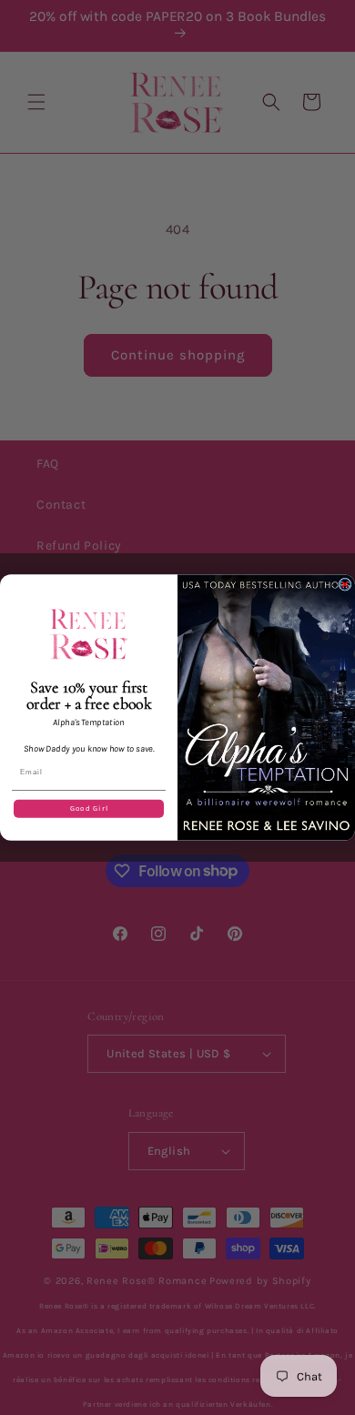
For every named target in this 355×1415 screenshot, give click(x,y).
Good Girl (89, 809)
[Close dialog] (345, 584)
